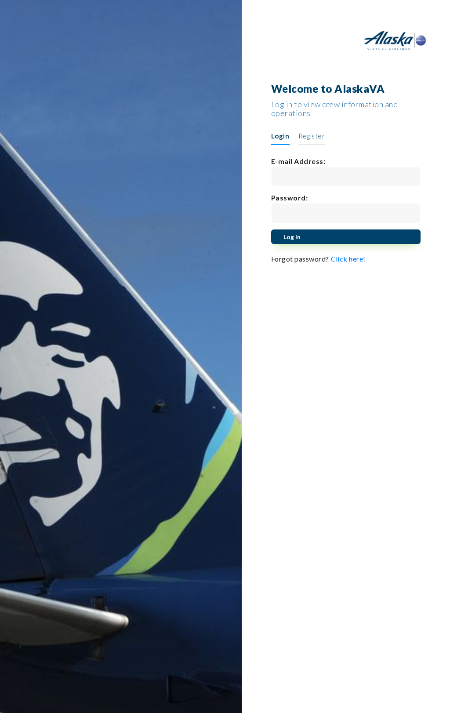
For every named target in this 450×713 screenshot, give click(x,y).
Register (311, 136)
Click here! (348, 259)
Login (280, 136)
